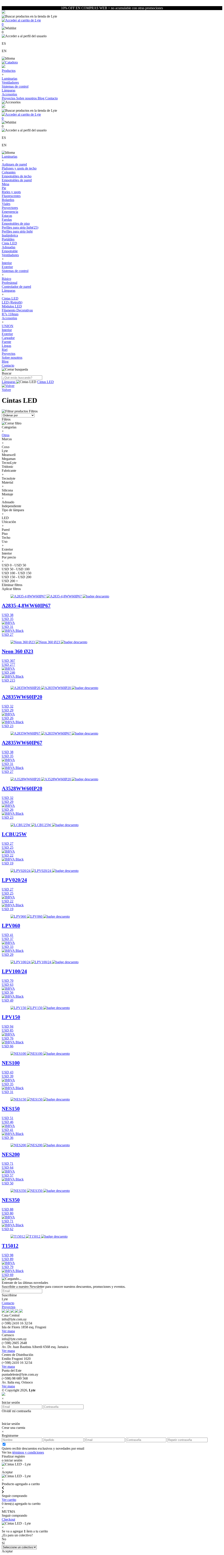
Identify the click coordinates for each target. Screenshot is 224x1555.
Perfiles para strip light (17, 231)
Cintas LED (10, 298)
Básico (6, 279)
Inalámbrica (10, 235)
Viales (6, 204)
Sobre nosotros (27, 98)
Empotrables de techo (17, 176)
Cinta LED (9, 243)
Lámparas (8, 90)
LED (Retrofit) (12, 302)
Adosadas (8, 247)
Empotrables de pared (17, 180)
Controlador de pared (16, 286)
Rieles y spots (11, 192)
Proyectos (9, 98)
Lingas (6, 346)
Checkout (8, 1519)
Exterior (7, 267)
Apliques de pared (14, 164)
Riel (4, 350)
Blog (41, 98)
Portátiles (8, 239)
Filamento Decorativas (17, 310)
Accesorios (9, 94)
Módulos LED (12, 306)
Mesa (5, 184)
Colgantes (9, 172)
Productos (9, 70)
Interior (7, 263)
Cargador (8, 338)
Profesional (9, 282)
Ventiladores (10, 82)
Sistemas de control (15, 86)
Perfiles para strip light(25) (20, 227)
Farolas (7, 219)
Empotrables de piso (16, 223)
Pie (4, 188)
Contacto (51, 98)
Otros (5, 435)
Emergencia (10, 212)
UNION (7, 326)
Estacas (7, 215)
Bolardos (8, 200)
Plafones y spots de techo (19, 168)
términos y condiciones (28, 1452)
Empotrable (10, 251)
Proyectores (10, 208)
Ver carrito (9, 1500)
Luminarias (9, 78)
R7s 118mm (10, 314)
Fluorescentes (11, 196)
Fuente (6, 342)
